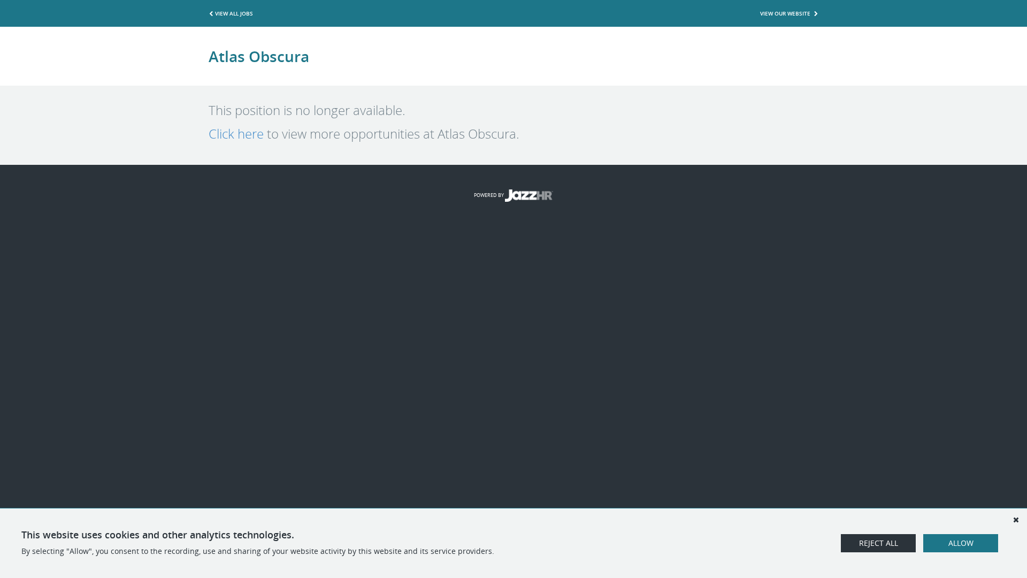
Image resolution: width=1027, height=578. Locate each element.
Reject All (878, 543)
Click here (236, 133)
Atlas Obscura (259, 56)
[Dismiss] (1015, 519)
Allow (961, 543)
